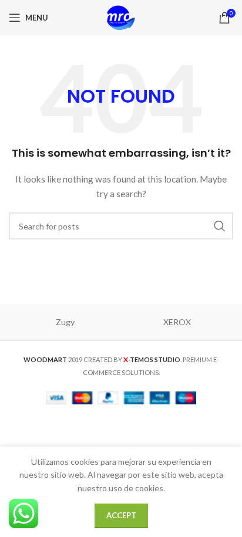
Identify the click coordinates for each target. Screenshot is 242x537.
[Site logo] (121, 17)
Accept (121, 515)
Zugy (65, 322)
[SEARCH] (219, 225)
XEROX (177, 322)
